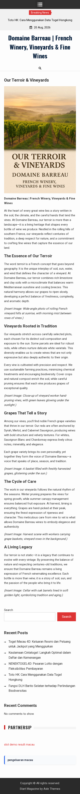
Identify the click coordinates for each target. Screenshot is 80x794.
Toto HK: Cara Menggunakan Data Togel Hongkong (40, 20)
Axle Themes (51, 789)
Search (8, 610)
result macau (26, 744)
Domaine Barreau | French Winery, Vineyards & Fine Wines (40, 46)
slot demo (10, 744)
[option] (40, 20)
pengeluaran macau (20, 760)
